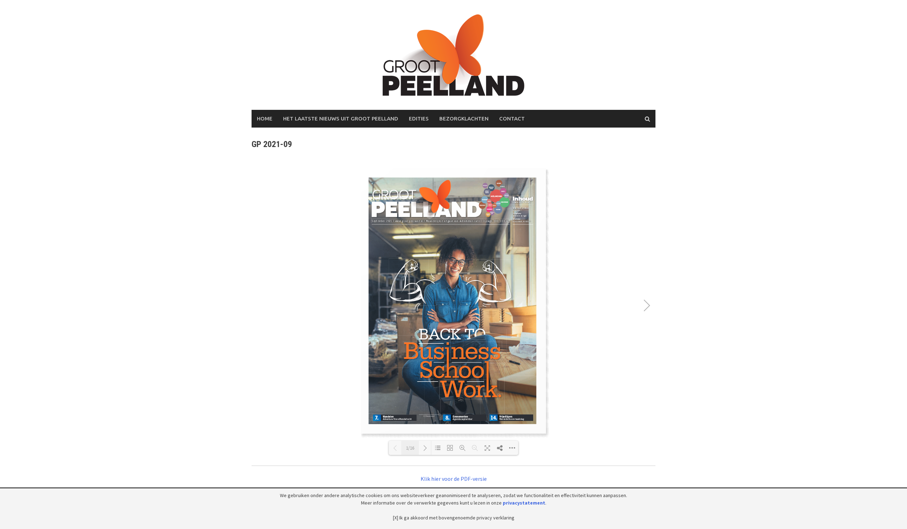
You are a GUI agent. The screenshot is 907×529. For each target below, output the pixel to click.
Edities (419, 119)
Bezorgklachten (464, 119)
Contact (512, 119)
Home (264, 119)
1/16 (410, 448)
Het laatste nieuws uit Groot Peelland (340, 119)
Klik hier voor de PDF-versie (454, 478)
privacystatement (524, 503)
